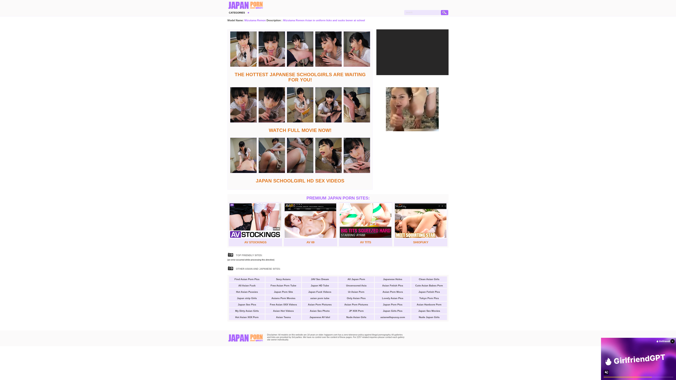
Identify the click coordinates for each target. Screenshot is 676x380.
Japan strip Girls (247, 298)
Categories (237, 12)
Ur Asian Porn (356, 291)
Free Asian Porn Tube (283, 285)
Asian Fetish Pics (392, 285)
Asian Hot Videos (283, 310)
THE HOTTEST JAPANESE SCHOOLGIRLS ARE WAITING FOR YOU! (300, 77)
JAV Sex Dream (320, 279)
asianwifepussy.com (392, 317)
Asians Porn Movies (283, 298)
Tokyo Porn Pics (429, 298)
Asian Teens (283, 317)
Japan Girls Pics (392, 310)
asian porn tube (319, 298)
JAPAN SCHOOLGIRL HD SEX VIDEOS (300, 180)
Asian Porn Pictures (320, 304)
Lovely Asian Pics (392, 298)
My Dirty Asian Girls (247, 310)
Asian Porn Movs (393, 291)
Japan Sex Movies (429, 310)
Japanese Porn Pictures (245, 5)
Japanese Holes (392, 279)
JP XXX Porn (356, 310)
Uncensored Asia (356, 285)
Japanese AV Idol (319, 317)
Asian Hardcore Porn (429, 304)
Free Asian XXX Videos (283, 304)
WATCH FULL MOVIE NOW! (300, 130)
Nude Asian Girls (356, 317)
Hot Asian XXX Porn (247, 317)
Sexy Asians (283, 279)
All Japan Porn (356, 279)
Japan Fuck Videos (319, 291)
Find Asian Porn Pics (246, 279)
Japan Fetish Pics (429, 291)
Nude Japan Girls (429, 317)
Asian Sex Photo (320, 310)
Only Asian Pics (356, 298)
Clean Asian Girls (429, 279)
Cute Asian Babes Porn (429, 285)
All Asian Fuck (247, 285)
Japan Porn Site (283, 291)
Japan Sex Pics (247, 304)
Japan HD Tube (320, 285)
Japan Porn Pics (392, 304)
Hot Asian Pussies (247, 291)
